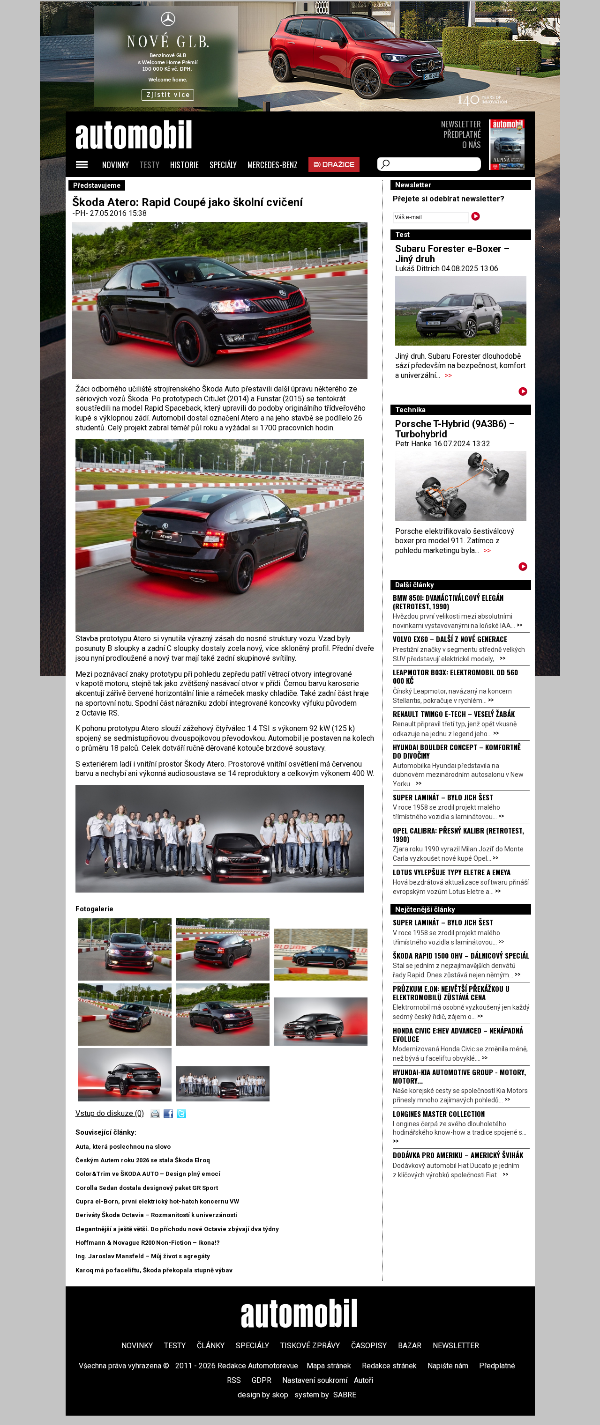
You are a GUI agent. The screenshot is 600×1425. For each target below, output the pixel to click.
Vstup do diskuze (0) (109, 1113)
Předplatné (462, 134)
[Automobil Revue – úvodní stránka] (146, 187)
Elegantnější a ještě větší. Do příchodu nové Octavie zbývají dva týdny (177, 1229)
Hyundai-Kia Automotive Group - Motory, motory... (459, 1076)
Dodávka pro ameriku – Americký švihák (458, 1155)
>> (448, 375)
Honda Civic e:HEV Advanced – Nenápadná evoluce (458, 1034)
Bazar (409, 1345)
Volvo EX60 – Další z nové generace (450, 639)
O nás (471, 144)
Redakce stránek (389, 1365)
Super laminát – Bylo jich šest (443, 797)
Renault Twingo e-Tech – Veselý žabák (454, 714)
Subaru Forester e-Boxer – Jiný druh (452, 254)
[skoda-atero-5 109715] (225, 978)
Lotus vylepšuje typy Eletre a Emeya (451, 872)
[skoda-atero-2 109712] (127, 1043)
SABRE (344, 1394)
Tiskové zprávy (310, 1345)
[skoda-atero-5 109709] (219, 629)
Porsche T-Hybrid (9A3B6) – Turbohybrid (455, 429)
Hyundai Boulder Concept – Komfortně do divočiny (457, 751)
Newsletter (461, 124)
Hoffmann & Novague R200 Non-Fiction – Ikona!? (147, 1242)
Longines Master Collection (439, 1113)
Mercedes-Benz (273, 164)
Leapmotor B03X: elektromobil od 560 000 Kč (455, 676)
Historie (184, 164)
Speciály (223, 164)
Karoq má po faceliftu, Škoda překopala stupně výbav (153, 1270)
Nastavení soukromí (314, 1380)
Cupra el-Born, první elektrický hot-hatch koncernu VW (157, 1201)
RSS (234, 1380)
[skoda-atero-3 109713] (225, 1043)
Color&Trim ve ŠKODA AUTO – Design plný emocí (147, 1173)
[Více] (522, 393)
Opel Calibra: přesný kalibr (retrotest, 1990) (458, 834)
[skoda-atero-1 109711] (321, 978)
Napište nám (448, 1365)
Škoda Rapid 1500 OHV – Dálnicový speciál (461, 955)
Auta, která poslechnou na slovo (123, 1146)
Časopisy (369, 1345)
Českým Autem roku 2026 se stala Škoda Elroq (142, 1160)
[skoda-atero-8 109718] (223, 1098)
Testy (149, 164)
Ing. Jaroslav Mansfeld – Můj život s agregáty (142, 1256)
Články (211, 1345)
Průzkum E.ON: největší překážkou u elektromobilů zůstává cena (451, 992)
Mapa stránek (329, 1365)
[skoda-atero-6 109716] (321, 1043)
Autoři (363, 1380)
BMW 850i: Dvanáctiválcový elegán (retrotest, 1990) (448, 601)
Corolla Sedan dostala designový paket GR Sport (146, 1187)
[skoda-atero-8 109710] (219, 890)
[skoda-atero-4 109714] (127, 978)
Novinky (115, 164)
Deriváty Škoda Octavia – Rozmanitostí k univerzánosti (156, 1214)
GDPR (261, 1380)
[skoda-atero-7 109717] (127, 1098)
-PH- (81, 213)
